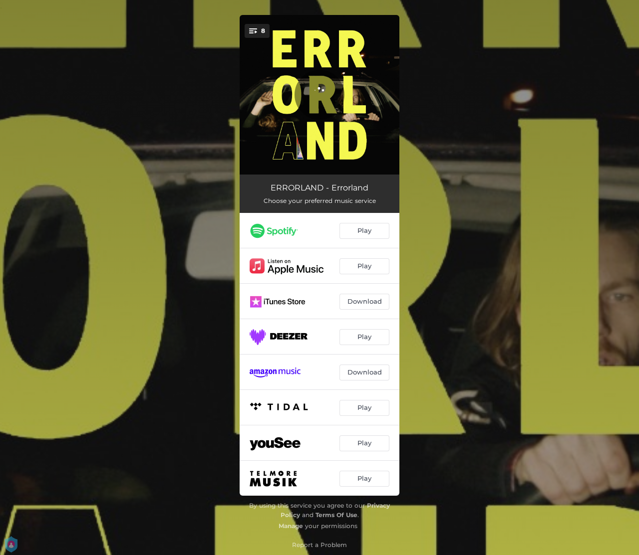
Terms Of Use (336, 515)
